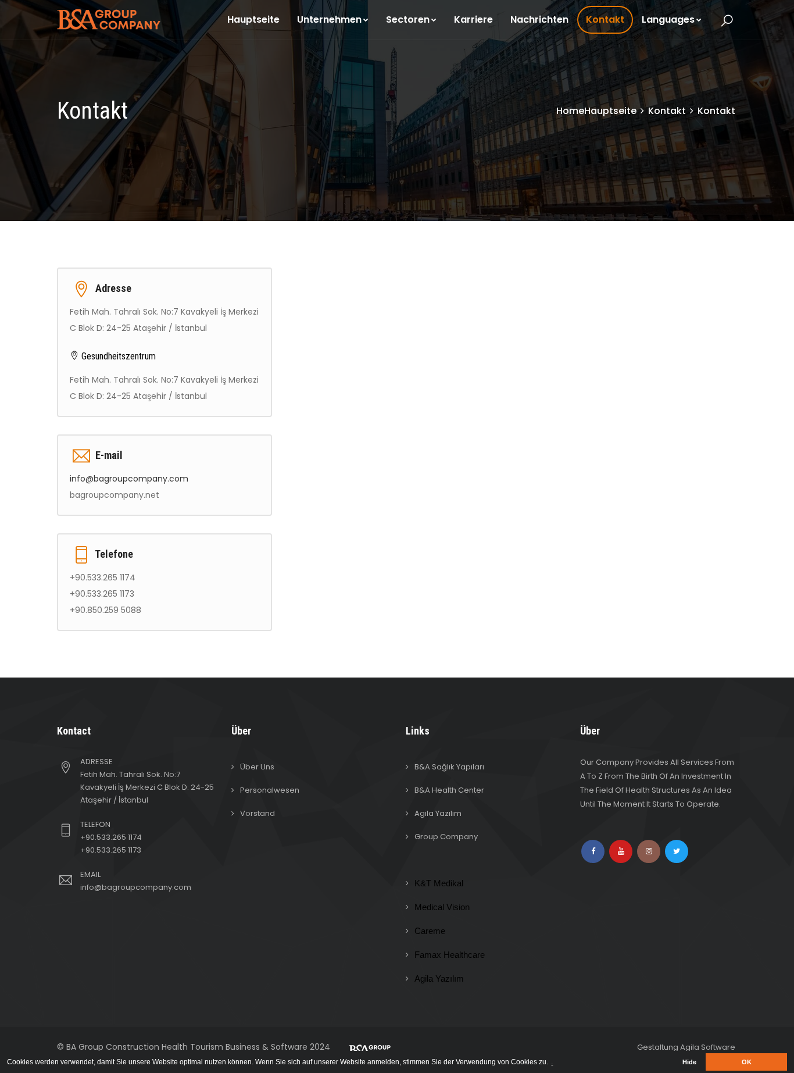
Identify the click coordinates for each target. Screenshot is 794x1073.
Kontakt (605, 19)
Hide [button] (689, 1061)
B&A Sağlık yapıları (449, 766)
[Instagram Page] (648, 851)
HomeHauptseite (596, 110)
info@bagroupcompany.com (129, 478)
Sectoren (408, 19)
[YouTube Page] (620, 851)
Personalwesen (269, 790)
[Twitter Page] (676, 851)
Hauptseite (253, 19)
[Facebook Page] (593, 851)
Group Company (446, 836)
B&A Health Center (449, 790)
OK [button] (747, 1061)
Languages (668, 19)
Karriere (473, 19)
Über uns (257, 766)
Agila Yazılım (438, 813)
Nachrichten (539, 19)
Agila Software (707, 1047)
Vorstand (257, 813)
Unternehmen (329, 19)
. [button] (552, 1062)
